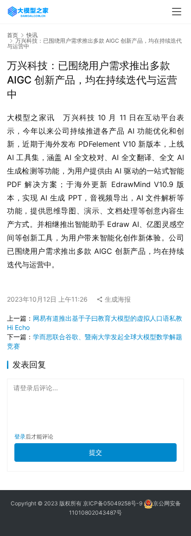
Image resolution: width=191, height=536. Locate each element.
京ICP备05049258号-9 (112, 503)
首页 (12, 35)
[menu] (176, 11)
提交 (95, 452)
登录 (19, 436)
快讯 (32, 35)
